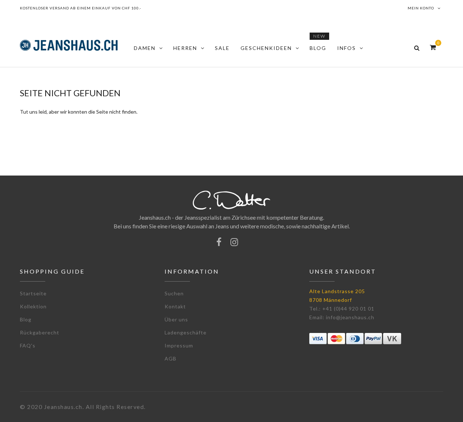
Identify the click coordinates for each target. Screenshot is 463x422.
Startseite (33, 293)
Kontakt (175, 306)
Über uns (176, 319)
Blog (25, 319)
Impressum (179, 345)
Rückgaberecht (39, 332)
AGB (171, 358)
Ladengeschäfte (186, 332)
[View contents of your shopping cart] (433, 47)
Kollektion (33, 306)
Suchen (174, 293)
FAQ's (27, 345)
